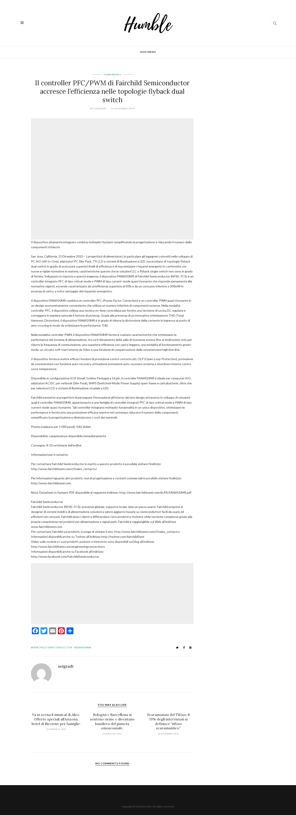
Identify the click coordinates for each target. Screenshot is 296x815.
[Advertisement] (113, 149)
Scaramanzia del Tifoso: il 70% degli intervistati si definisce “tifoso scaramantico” (168, 721)
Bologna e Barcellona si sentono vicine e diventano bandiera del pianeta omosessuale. (112, 721)
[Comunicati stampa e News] (148, 23)
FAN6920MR (83, 647)
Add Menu (148, 51)
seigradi (100, 108)
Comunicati (112, 74)
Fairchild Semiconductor (52, 647)
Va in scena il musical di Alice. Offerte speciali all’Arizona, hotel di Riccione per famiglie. (56, 719)
